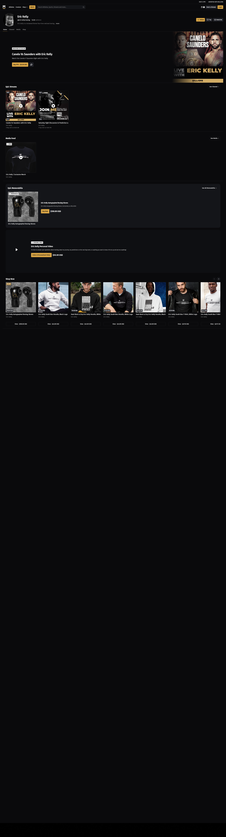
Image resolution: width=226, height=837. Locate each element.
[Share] (31, 64)
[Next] (218, 279)
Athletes (11, 7)
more (57, 23)
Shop (24, 7)
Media (18, 29)
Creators (18, 7)
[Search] (83, 7)
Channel (11, 29)
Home (5, 29)
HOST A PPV (202, 2)
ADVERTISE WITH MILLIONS (215, 2)
